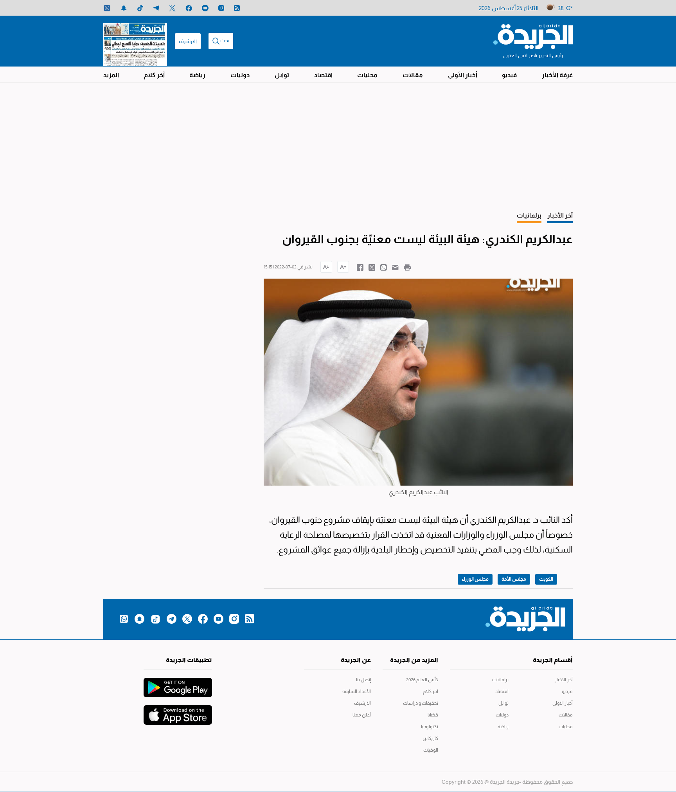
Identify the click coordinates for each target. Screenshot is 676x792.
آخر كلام (154, 75)
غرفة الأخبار (557, 75)
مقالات (413, 75)
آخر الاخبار (564, 679)
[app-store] (178, 711)
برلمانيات (500, 679)
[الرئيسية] (533, 36)
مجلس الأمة (514, 579)
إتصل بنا (363, 679)
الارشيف (188, 41)
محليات (367, 75)
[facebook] (188, 8)
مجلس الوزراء (475, 579)
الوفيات (430, 750)
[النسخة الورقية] (135, 41)
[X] (172, 8)
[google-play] (178, 683)
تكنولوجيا (429, 726)
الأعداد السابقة (356, 691)
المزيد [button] (111, 75)
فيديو (509, 75)
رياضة (197, 75)
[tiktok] (140, 8)
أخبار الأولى (462, 75)
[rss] (237, 8)
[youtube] (205, 8)
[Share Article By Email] (395, 267)
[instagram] (221, 8)
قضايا (433, 715)
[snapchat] (123, 8)
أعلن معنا (361, 715)
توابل (282, 75)
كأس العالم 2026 (422, 679)
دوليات (240, 75)
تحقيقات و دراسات (420, 703)
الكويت (546, 579)
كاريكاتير (430, 738)
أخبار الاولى (562, 703)
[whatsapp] (107, 8)
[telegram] (156, 8)
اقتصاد (323, 75)
